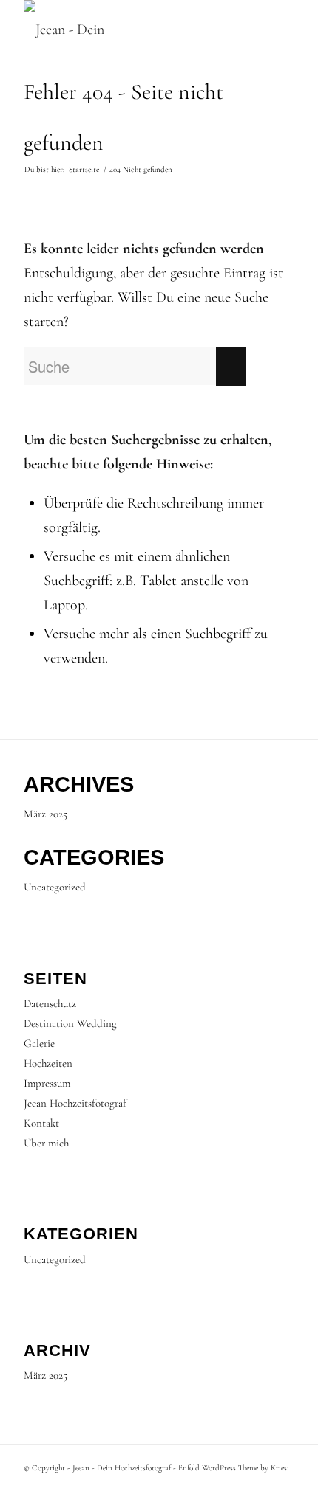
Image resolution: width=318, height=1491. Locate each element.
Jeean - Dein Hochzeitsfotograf (121, 1468)
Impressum (47, 1083)
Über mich (46, 1142)
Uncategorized (55, 886)
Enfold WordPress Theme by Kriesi (233, 1468)
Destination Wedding (70, 1023)
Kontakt (41, 1123)
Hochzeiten (48, 1063)
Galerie (39, 1043)
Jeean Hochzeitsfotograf (75, 1103)
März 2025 (45, 813)
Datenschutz (50, 1003)
